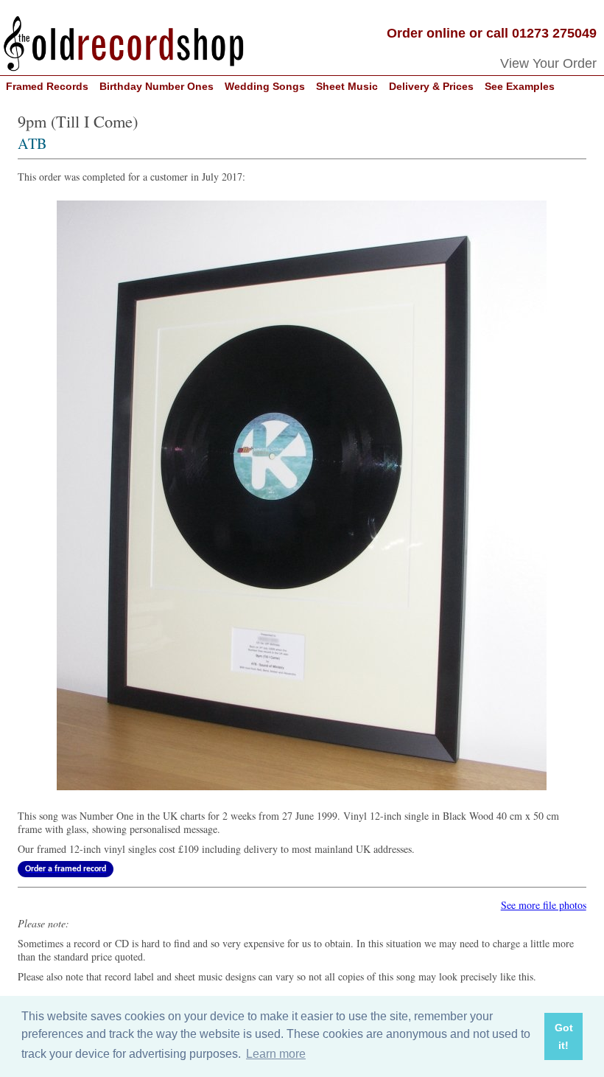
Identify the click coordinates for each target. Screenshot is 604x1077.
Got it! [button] (564, 1036)
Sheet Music (347, 86)
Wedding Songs (265, 86)
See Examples (520, 86)
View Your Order (548, 63)
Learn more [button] (276, 1054)
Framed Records (47, 86)
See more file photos (543, 905)
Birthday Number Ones (156, 86)
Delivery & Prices (431, 86)
